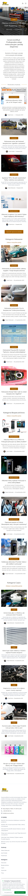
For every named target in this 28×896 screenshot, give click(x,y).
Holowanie (14, 138)
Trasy (2, 873)
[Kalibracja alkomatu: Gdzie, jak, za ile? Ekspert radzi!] (14, 95)
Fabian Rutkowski (5, 850)
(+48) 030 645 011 (7, 811)
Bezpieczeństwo (14, 97)
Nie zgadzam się (8, 892)
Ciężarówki (14, 174)
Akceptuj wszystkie (20, 892)
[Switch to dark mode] (22, 3)
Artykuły (4, 817)
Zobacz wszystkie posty (14, 242)
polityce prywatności (6, 889)
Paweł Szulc (4, 855)
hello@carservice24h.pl (8, 813)
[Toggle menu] (25, 3)
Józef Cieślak (4, 853)
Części (14, 19)
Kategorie (4, 859)
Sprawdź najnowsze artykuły (14, 231)
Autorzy (3, 847)
